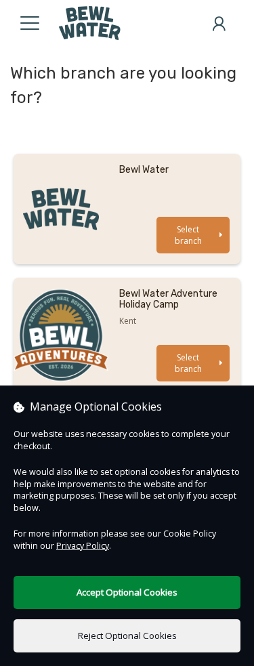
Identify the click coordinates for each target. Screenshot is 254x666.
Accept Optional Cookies (127, 592)
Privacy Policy (82, 545)
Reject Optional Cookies (127, 635)
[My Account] (219, 24)
